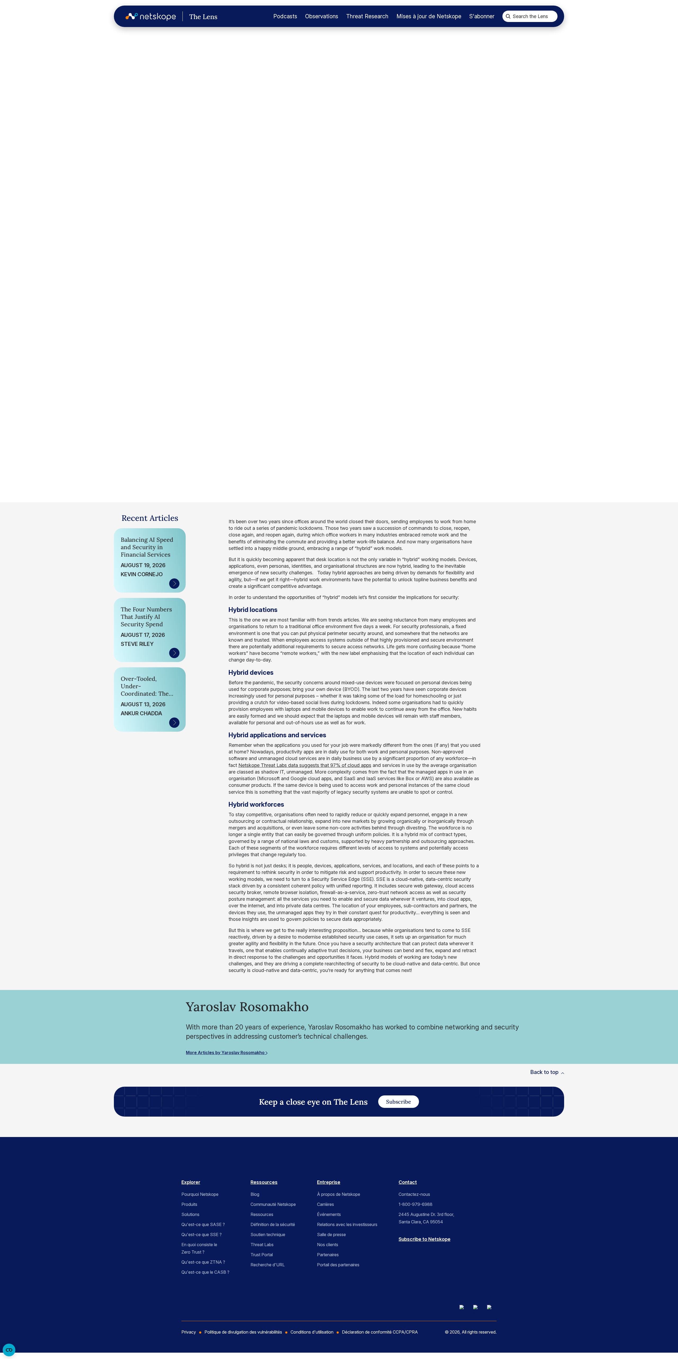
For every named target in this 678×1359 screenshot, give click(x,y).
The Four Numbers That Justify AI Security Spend (146, 617)
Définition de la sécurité (273, 1224)
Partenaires (328, 1254)
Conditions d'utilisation (312, 1332)
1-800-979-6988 (415, 1204)
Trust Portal (262, 1254)
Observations (321, 16)
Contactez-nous (414, 1194)
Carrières (325, 1204)
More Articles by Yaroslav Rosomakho (226, 1052)
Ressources (264, 1182)
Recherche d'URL (268, 1264)
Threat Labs (262, 1244)
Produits (189, 1204)
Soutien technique (268, 1234)
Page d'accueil (39, 52)
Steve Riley (137, 644)
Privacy (188, 1332)
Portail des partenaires (338, 1264)
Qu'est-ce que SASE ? (203, 1224)
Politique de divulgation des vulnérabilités (243, 1332)
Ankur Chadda (141, 713)
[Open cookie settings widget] (9, 1350)
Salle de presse (331, 1234)
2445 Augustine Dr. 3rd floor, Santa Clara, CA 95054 (426, 1218)
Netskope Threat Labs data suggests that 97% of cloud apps (304, 765)
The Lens (39, 71)
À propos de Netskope (338, 1194)
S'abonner (481, 16)
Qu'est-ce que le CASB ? (205, 1272)
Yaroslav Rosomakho (65, 414)
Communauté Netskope (273, 1204)
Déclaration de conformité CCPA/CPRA (380, 1332)
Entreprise (328, 1182)
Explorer (190, 1182)
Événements (329, 1214)
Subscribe (398, 1101)
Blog (255, 1194)
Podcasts (285, 16)
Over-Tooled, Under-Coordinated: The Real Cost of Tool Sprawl (145, 686)
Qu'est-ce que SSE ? (201, 1234)
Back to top (544, 1072)
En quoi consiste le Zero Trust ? (199, 1248)
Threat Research (367, 16)
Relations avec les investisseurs (347, 1224)
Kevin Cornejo (142, 574)
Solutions (190, 1214)
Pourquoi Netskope (199, 1194)
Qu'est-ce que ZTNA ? (203, 1262)
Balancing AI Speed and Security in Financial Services (147, 547)
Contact (408, 1182)
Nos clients (327, 1244)
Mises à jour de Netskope (428, 16)
